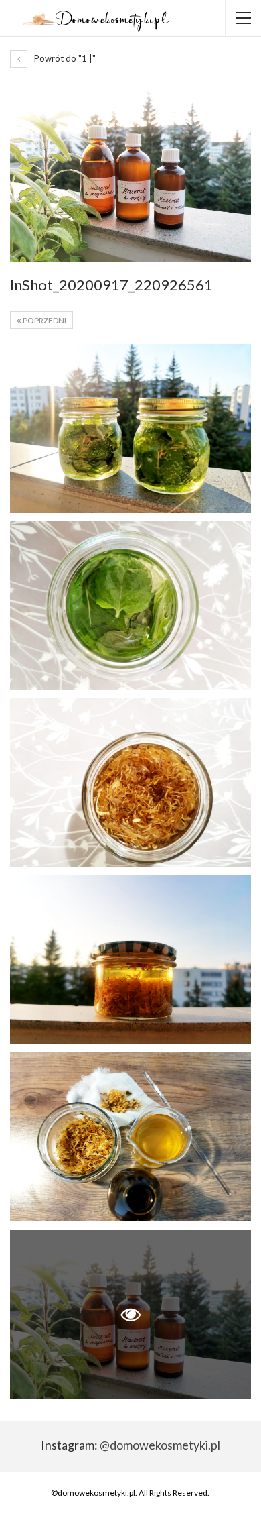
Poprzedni (43, 320)
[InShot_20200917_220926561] (130, 428)
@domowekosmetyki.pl (160, 1444)
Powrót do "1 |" (64, 58)
